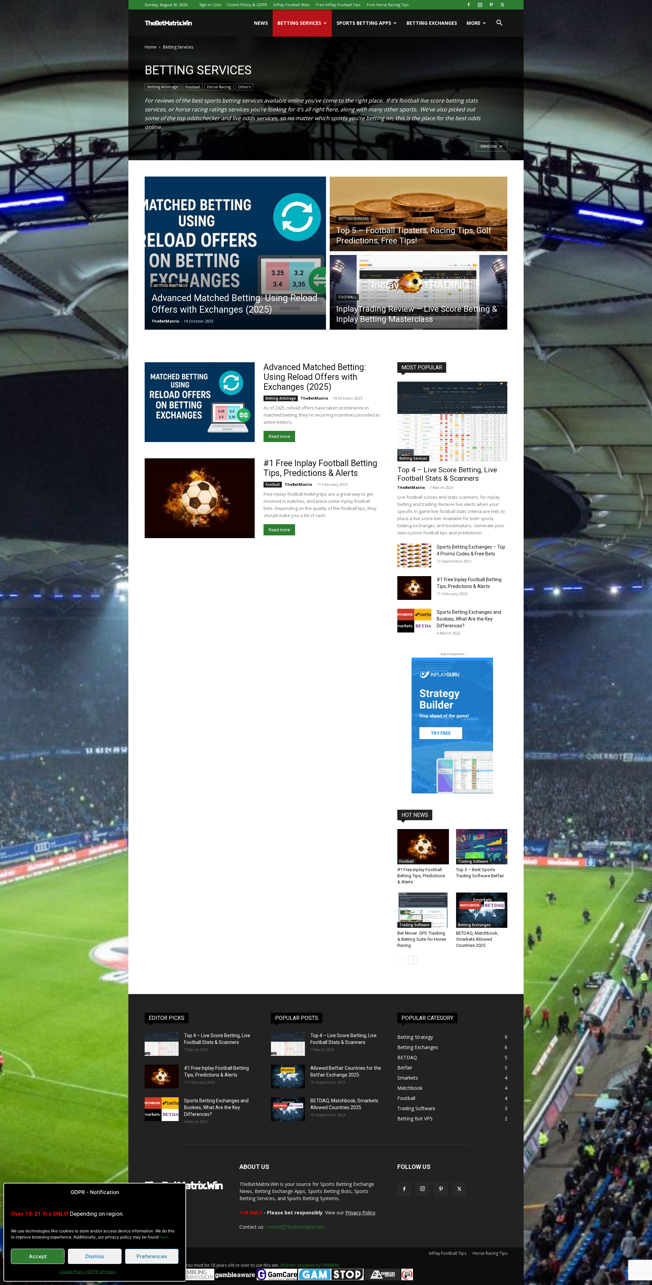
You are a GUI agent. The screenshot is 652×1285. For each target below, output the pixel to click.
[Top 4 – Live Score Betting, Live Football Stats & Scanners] (452, 421)
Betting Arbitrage (162, 86)
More (474, 23)
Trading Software (473, 861)
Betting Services (299, 23)
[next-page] (412, 960)
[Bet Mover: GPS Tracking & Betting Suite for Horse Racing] (423, 910)
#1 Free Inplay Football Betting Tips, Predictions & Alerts (320, 468)
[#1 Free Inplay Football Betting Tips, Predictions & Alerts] (200, 498)
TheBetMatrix (165, 321)
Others (244, 86)
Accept (38, 1256)
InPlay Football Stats (291, 4)
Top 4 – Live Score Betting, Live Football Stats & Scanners (447, 474)
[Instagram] (480, 5)
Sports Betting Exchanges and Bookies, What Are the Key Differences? (469, 618)
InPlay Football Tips (447, 1253)
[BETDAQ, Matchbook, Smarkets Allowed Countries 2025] (482, 910)
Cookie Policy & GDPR (247, 4)
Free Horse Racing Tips (388, 4)
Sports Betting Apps (364, 23)
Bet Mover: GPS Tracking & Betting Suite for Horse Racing (421, 939)
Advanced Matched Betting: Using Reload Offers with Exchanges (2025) (315, 377)
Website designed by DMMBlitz (310, 1265)
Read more (279, 436)
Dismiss (94, 1256)
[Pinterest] (491, 5)
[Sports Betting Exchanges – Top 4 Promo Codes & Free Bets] (414, 555)
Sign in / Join (210, 4)
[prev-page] (401, 960)
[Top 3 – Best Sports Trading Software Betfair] (482, 846)
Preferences (152, 1256)
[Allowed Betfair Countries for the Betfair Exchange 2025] (288, 1076)
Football (192, 86)
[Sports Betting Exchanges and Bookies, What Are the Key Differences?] (414, 620)
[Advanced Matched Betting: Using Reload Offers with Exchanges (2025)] (200, 402)
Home (151, 47)
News (261, 23)
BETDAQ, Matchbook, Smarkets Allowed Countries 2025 (477, 939)
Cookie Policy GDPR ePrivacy (87, 1271)
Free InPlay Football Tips (338, 4)
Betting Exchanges (431, 23)
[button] (499, 23)
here (164, 1237)
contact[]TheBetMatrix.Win (295, 1227)
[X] (502, 5)
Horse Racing (219, 86)
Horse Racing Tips (490, 1253)
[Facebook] (469, 5)
